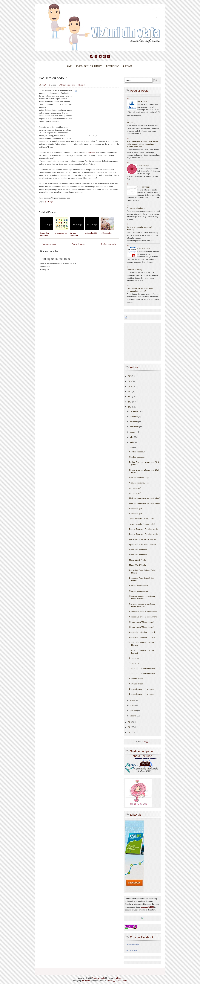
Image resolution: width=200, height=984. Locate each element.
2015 (130, 402)
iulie (132, 437)
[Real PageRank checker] (131, 927)
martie (132, 705)
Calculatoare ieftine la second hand (143, 612)
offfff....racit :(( (106, 233)
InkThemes (86, 981)
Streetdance (134, 658)
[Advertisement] (79, 354)
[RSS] (108, 56)
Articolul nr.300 (91, 233)
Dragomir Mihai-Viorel (132, 944)
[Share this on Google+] (51, 202)
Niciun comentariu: (68, 85)
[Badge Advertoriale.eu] (142, 918)
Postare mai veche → (109, 244)
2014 (130, 407)
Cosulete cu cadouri (53, 78)
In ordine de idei (61, 233)
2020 (130, 376)
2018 (130, 386)
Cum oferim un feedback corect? (142, 632)
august (133, 432)
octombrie (134, 422)
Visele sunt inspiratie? (138, 550)
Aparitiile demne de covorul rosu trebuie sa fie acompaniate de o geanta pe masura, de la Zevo (142, 144)
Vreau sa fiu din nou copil (139, 478)
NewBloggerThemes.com (117, 981)
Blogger (146, 742)
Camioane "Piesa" (136, 679)
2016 (130, 397)
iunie (132, 442)
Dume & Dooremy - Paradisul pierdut (143, 529)
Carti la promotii (143, 248)
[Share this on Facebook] (45, 202)
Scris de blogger (143, 187)
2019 (130, 381)
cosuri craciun (89, 153)
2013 (130, 722)
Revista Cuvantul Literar (89, 66)
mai (131, 447)
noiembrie (134, 417)
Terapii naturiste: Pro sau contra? (142, 519)
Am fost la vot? (135, 488)
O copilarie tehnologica (136, 208)
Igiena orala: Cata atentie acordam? (143, 539)
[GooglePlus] (96, 56)
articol (82, 85)
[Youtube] (104, 56)
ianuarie (133, 716)
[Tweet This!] (48, 202)
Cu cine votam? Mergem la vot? (141, 622)
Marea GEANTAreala (137, 560)
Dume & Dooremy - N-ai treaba (141, 689)
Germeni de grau (135, 509)
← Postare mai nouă (47, 244)
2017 (130, 391)
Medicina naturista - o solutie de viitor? (144, 498)
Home (69, 66)
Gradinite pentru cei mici (138, 586)
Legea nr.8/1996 (147, 907)
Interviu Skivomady (134, 270)
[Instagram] (100, 56)
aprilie (132, 700)
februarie (133, 711)
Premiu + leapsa (143, 165)
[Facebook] (91, 56)
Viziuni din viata (98, 978)
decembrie (134, 411)
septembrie (134, 427)
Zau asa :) (131, 123)
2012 (130, 727)
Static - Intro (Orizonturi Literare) (142, 668)
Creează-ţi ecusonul (131, 950)
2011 (130, 732)
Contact (127, 66)
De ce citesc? (142, 101)
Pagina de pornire (78, 244)
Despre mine (112, 66)
